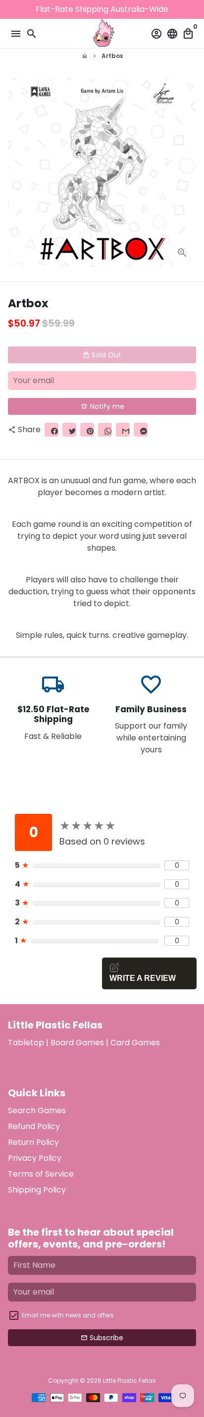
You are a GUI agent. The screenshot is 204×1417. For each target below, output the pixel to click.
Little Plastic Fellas (129, 1380)
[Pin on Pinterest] (87, 430)
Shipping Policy (37, 1189)
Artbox (112, 56)
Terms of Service (41, 1174)
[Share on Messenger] (141, 430)
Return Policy (33, 1142)
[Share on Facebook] (51, 430)
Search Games (37, 1110)
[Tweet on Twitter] (69, 430)
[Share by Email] (123, 430)
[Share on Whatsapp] (105, 430)
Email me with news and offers (68, 1315)
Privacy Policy (34, 1158)
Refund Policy (34, 1126)
